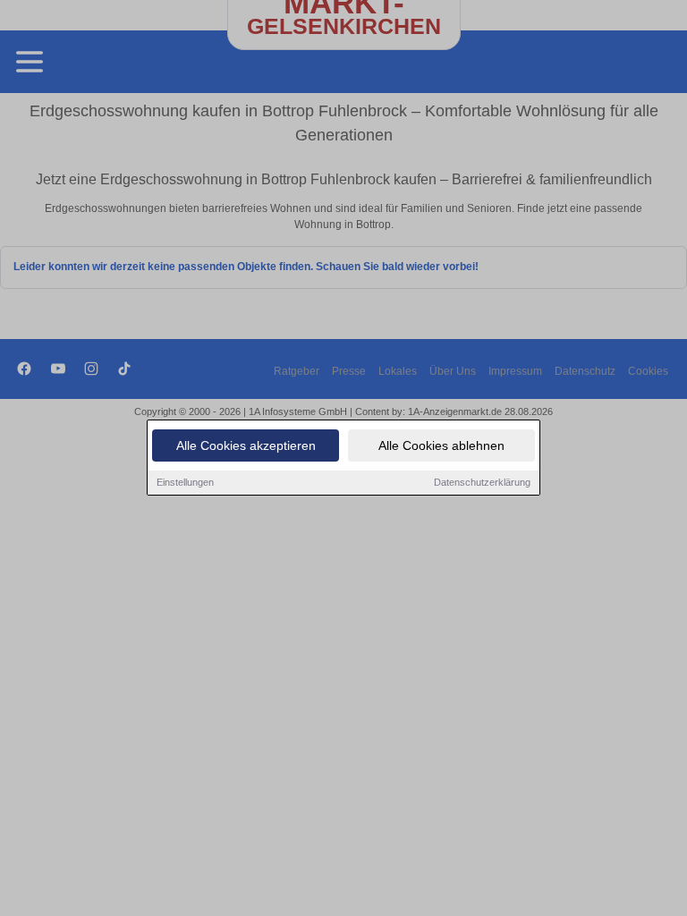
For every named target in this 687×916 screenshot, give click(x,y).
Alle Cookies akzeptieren (246, 445)
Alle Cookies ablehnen (441, 445)
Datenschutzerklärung (482, 482)
